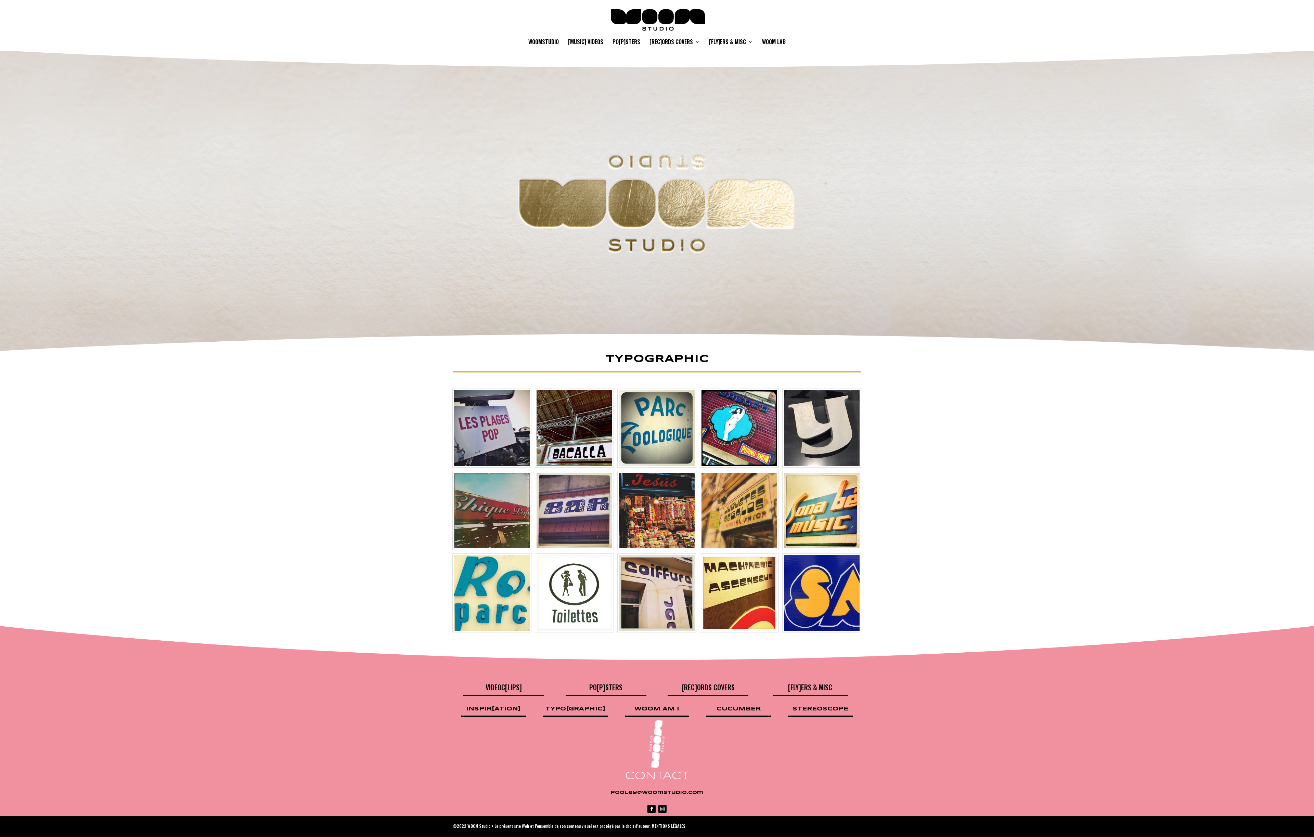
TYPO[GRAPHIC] (575, 708)
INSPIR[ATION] (493, 708)
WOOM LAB (774, 42)
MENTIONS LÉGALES (668, 826)
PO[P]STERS (626, 42)
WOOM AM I (656, 708)
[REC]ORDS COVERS (671, 42)
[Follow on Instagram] (662, 809)
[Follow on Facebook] (651, 809)
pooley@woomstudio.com (657, 792)
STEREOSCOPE (820, 708)
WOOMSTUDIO (543, 42)
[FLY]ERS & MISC (727, 42)
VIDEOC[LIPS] (504, 687)
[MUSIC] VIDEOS (585, 42)
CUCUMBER (739, 708)
